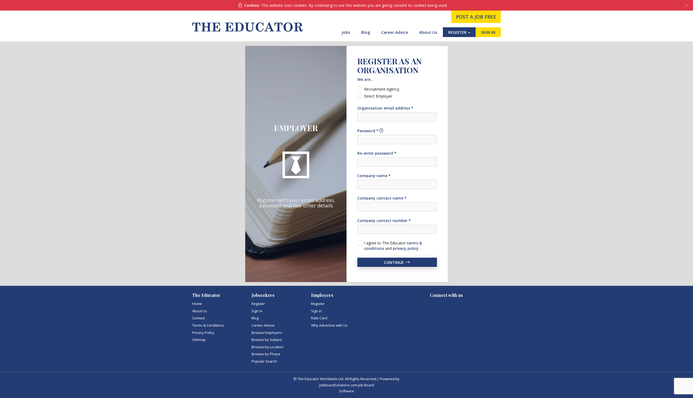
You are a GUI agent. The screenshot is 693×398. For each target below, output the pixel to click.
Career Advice (394, 32)
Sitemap (199, 339)
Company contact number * (384, 220)
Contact (198, 318)
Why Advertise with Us (329, 325)
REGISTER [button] (458, 32)
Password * (367, 130)
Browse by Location (267, 346)
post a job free (476, 17)
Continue (394, 262)
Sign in (256, 311)
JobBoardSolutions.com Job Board (346, 385)
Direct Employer (378, 96)
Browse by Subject (266, 339)
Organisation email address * (385, 108)
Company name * (374, 175)
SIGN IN (488, 32)
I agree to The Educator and (393, 245)
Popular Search (264, 361)
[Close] (687, 5)
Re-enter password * (376, 153)
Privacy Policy (203, 332)
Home (197, 303)
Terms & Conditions (208, 325)
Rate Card (319, 318)
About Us (428, 32)
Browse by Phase (265, 353)
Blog (365, 32)
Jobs (346, 32)
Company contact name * (382, 198)
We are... (365, 79)
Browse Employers (266, 332)
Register (258, 303)
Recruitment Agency (381, 89)
